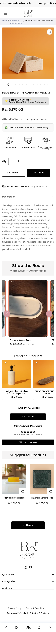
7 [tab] (30, 84)
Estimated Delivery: (18, 186)
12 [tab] (48, 84)
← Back (28, 525)
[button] (28, 197)
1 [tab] (8, 84)
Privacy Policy (14, 608)
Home (4, 20)
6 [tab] (26, 84)
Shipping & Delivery (39, 613)
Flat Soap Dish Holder (14, 497)
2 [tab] (12, 84)
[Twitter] (25, 567)
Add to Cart (28, 416)
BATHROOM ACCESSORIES (16, 21)
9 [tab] (37, 84)
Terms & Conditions (36, 608)
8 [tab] (33, 84)
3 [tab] (15, 84)
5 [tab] (22, 84)
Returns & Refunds (16, 613)
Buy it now (38, 172)
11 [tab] (44, 84)
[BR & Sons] (28, 14)
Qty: (4, 161)
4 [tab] (19, 84)
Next (50, 489)
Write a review (28, 442)
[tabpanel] (28, 53)
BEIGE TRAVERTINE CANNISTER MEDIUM (26, 92)
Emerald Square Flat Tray (42, 498)
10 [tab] (40, 84)
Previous (5, 489)
